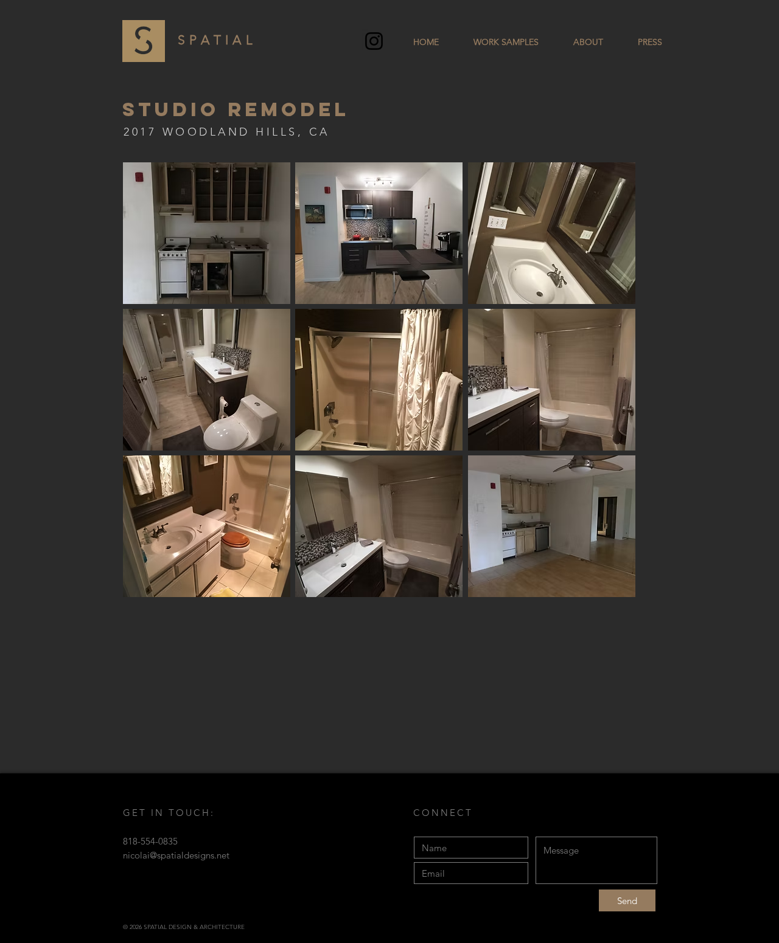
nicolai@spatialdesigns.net (176, 855)
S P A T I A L (215, 39)
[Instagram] (374, 41)
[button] (206, 233)
